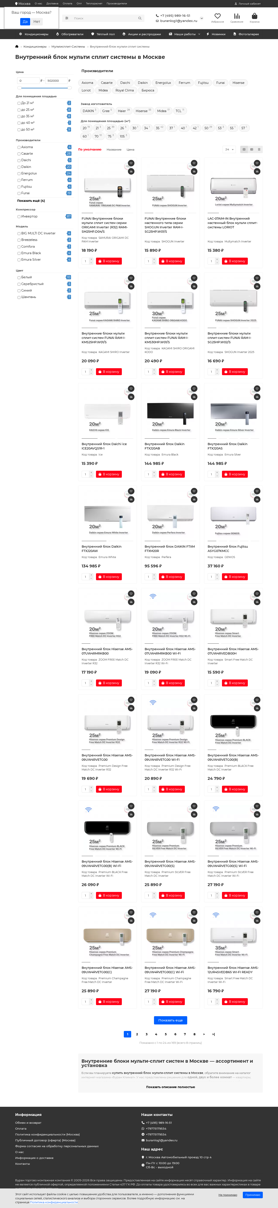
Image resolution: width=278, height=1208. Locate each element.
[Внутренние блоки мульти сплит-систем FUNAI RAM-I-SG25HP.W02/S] (233, 301)
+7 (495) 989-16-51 (175, 15)
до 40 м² (28, 123)
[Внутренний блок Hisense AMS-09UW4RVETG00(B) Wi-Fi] (107, 829)
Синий (26, 290)
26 (122, 128)
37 (171, 128)
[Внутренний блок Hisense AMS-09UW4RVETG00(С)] (107, 935)
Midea (103, 90)
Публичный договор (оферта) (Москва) (45, 1140)
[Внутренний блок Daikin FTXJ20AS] (233, 411)
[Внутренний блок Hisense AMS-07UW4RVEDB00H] (233, 616)
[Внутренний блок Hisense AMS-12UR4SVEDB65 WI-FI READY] (233, 935)
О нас (38, 3)
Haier (122, 111)
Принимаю (252, 1194)
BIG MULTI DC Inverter (38, 233)
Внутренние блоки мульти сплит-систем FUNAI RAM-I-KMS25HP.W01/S (103, 337)
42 (195, 128)
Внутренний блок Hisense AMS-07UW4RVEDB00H (233, 651)
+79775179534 (156, 1128)
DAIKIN (88, 111)
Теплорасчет (94, 3)
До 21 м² (27, 103)
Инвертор (29, 216)
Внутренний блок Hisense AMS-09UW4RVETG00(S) (170, 864)
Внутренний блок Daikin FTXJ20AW (102, 549)
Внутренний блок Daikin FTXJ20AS (228, 446)
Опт (79, 3)
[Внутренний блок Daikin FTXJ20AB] (170, 411)
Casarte (27, 154)
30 (134, 128)
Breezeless (29, 240)
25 (109, 128)
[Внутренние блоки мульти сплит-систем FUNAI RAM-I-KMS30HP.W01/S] (170, 301)
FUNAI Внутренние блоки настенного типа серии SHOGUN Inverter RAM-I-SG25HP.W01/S (165, 225)
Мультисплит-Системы (68, 46)
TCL (178, 111)
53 (220, 128)
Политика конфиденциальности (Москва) (47, 1134)
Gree (105, 111)
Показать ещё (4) (31, 201)
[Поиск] (140, 18)
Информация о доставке (34, 1158)
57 (243, 128)
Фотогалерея (249, 34)
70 (96, 136)
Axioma (27, 147)
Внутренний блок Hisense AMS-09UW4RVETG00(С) (107, 970)
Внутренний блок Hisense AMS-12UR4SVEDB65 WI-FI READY (233, 970)
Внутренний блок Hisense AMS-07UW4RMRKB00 (107, 651)
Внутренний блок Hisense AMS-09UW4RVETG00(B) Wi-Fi (107, 864)
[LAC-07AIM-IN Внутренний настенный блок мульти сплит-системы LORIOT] (233, 186)
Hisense (238, 83)
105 (122, 136)
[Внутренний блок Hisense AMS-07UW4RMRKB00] (107, 616)
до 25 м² (27, 110)
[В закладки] (131, 163)
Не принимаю (227, 1194)
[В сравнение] (131, 171)
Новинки (218, 34)
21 (97, 128)
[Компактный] (259, 149)
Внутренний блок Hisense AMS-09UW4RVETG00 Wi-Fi (170, 757)
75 (109, 136)
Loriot (86, 90)
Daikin (26, 167)
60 (85, 136)
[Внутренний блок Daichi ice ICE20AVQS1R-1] (107, 411)
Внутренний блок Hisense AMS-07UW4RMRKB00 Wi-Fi (170, 651)
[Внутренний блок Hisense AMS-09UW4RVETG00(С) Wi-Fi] (170, 935)
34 (146, 128)
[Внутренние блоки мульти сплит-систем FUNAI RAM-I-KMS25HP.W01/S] (107, 301)
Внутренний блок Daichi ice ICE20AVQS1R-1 (104, 446)
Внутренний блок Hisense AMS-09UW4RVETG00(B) (233, 757)
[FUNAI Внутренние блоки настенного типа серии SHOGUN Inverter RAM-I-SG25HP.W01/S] (170, 186)
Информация (28, 1114)
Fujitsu (26, 187)
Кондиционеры (36, 34)
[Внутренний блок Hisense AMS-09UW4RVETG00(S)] (170, 829)
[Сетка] (244, 149)
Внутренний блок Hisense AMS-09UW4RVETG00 (107, 757)
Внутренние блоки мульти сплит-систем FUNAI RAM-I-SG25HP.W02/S (229, 337)
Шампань (28, 297)
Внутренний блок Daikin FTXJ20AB (165, 446)
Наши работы (185, 34)
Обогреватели (72, 34)
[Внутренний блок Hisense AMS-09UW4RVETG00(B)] (233, 723)
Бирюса (148, 90)
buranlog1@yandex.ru (178, 21)
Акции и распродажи (144, 34)
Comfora (28, 247)
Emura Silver (31, 260)
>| (213, 1034)
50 (206, 128)
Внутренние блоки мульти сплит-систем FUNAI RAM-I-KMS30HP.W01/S (166, 337)
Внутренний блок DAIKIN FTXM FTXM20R (170, 549)
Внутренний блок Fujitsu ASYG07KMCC (228, 549)
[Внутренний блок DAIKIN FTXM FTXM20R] (170, 514)
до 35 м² (27, 116)
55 (231, 128)
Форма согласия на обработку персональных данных (57, 1146)
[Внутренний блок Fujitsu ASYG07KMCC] (233, 514)
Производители (117, 3)
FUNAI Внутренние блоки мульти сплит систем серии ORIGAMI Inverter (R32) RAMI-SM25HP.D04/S (105, 225)
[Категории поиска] (66, 18)
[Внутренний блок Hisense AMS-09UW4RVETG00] (107, 723)
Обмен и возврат (28, 1122)
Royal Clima (125, 90)
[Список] (252, 149)
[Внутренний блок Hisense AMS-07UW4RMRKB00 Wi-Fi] (170, 616)
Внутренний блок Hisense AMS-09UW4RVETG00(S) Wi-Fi (233, 864)
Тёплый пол (106, 34)
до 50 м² (27, 129)
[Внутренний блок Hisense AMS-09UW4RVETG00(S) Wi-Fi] (233, 829)
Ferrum (27, 180)
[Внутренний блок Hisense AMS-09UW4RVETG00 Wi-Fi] (170, 723)
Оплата (67, 3)
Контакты (22, 1163)
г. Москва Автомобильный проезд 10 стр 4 (179, 1157)
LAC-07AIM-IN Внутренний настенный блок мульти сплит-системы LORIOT (233, 223)
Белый (26, 277)
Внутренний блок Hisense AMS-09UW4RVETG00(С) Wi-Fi (170, 970)
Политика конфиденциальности (54, 1202)
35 (157, 128)
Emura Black (31, 253)
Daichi (26, 160)
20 (84, 128)
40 (183, 128)
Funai (25, 193)
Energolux (29, 173)
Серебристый (32, 284)
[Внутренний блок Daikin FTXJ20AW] (107, 514)
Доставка (52, 3)
